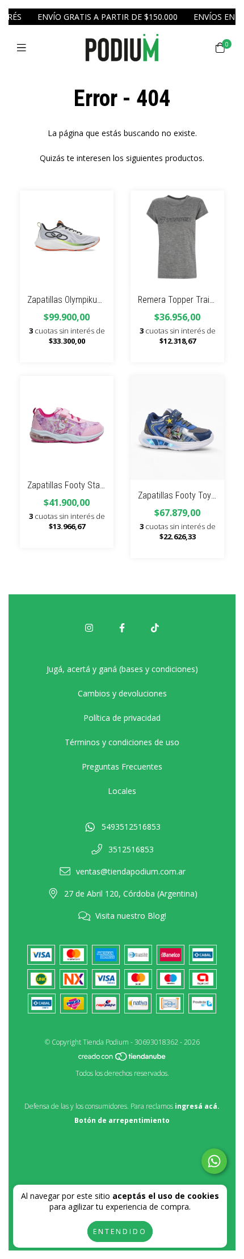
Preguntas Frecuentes (122, 766)
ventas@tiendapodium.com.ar (131, 871)
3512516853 (131, 849)
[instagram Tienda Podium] (89, 628)
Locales (122, 790)
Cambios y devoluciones (122, 693)
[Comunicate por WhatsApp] (214, 1161)
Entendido (120, 1231)
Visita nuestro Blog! (130, 915)
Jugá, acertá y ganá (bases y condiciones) (122, 669)
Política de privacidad (122, 717)
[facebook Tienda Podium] (122, 628)
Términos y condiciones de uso (122, 742)
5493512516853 (131, 826)
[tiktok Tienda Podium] (155, 628)
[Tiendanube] (122, 1059)
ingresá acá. (197, 1106)
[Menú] (24, 47)
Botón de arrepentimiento (122, 1120)
